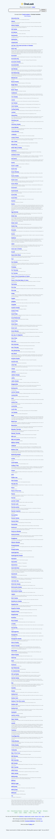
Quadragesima (15, 552)
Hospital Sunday (15, 358)
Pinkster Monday (15, 542)
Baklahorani (14, 77)
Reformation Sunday (16, 587)
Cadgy (33, 7)
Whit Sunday (14, 763)
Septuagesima (15, 631)
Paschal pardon (15, 507)
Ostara (13, 470)
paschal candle (15, 501)
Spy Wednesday (15, 668)
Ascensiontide (15, 65)
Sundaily (13, 688)
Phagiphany (14, 538)
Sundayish (13, 712)
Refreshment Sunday (16, 591)
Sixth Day (13, 657)
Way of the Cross (15, 753)
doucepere (14, 158)
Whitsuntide (14, 789)
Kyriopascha (14, 388)
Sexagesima (14, 634)
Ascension (14, 55)
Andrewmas (14, 39)
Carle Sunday (14, 106)
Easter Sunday (15, 175)
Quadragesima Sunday (17, 555)
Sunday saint (14, 704)
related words (27, 816)
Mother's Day (14, 449)
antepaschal (14, 42)
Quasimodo (14, 574)
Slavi (12, 660)
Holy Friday (14, 338)
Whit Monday (14, 756)
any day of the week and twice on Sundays (22, 45)
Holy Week (14, 353)
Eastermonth (14, 190)
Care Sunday (14, 96)
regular (13, 594)
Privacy (30, 812)
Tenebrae (13, 730)
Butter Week (14, 89)
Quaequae (13, 558)
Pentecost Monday (16, 531)
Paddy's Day (14, 477)
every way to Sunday (16, 248)
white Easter (14, 770)
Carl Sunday (14, 103)
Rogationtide (14, 614)
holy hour (13, 341)
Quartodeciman (15, 568)
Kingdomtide (14, 384)
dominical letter (15, 154)
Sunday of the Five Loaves (18, 701)
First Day (13, 287)
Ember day (14, 216)
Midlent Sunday (15, 442)
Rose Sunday (14, 620)
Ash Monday (14, 69)
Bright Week (14, 84)
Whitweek (13, 792)
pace (12, 474)
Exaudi (13, 252)
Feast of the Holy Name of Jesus (19, 280)
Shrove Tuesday (15, 645)
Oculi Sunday (14, 462)
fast (12, 259)
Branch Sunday (15, 81)
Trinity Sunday (15, 745)
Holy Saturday (14, 344)
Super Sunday (14, 719)
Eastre (13, 204)
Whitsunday (14, 786)
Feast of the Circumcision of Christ (20, 276)
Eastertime (14, 197)
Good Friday (14, 314)
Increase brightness (30, 821)
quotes (32, 816)
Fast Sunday (14, 262)
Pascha (13, 494)
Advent (13, 21)
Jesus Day (14, 364)
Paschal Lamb (14, 504)
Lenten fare (14, 402)
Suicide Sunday (15, 678)
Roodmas (13, 617)
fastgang (13, 267)
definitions (21, 816)
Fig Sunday (14, 284)
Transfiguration (15, 736)
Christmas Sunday (16, 124)
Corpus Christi (15, 137)
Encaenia (13, 230)
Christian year (15, 120)
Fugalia (13, 298)
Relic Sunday (14, 598)
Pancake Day (14, 483)
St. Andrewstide (15, 671)
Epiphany (13, 238)
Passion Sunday (15, 518)
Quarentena (14, 565)
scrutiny (13, 623)
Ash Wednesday (15, 72)
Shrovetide (14, 650)
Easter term (14, 179)
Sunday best (14, 694)
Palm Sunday (14, 480)
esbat (12, 244)
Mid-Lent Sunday (15, 439)
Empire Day (14, 226)
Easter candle (15, 165)
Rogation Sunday (15, 608)
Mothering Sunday (16, 454)
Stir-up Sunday (15, 674)
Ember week (14, 223)
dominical (13, 150)
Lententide (14, 406)
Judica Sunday (15, 381)
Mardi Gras (14, 421)
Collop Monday (15, 131)
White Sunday (14, 773)
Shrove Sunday (15, 642)
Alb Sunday (14, 29)
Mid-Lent (13, 436)
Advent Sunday (15, 25)
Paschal (13, 497)
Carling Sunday (15, 109)
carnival (13, 112)
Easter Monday (15, 172)
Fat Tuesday (14, 273)
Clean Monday (14, 127)
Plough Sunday (15, 549)
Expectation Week (16, 255)
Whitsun (13, 780)
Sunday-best (14, 708)
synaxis (13, 723)
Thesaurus (43, 11)
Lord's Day (14, 409)
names (36, 816)
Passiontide (14, 524)
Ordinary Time (15, 465)
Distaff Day (14, 144)
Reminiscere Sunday (16, 601)
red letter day (15, 581)
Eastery (13, 201)
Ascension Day (15, 58)
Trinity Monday (15, 741)
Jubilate (13, 371)
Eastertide (14, 194)
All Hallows (14, 32)
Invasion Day (14, 361)
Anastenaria (14, 35)
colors (42, 816)
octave (13, 458)
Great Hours (14, 324)
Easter (13, 162)
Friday (13, 293)
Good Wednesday (15, 318)
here (41, 821)
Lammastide (14, 395)
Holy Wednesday (15, 350)
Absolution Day (15, 18)
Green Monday (15, 331)
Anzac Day (14, 48)
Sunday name (14, 698)
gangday (13, 301)
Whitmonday (14, 776)
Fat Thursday (14, 270)
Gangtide (13, 304)
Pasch (12, 487)
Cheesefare (14, 115)
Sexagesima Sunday (16, 638)
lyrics (40, 816)
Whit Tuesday (14, 767)
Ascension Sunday (16, 61)
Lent (12, 398)
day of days (14, 141)
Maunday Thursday (16, 429)
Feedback (25, 812)
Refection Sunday (15, 584)
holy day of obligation (17, 335)
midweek (13, 445)
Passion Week (14, 521)
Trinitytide (14, 750)
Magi (12, 415)
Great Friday (14, 321)
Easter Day (14, 168)
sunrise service (15, 715)
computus (13, 134)
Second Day (14, 627)
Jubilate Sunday (15, 375)
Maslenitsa (14, 425)
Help (39, 812)
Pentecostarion (15, 534)
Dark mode (35, 812)
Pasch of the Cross (16, 490)
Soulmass (13, 664)
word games (39, 818)
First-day (13, 290)
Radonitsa (14, 577)
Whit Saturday (15, 760)
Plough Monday (15, 545)
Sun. (12, 683)
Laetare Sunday (15, 392)
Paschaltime (14, 515)
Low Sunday (14, 412)
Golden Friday (14, 310)
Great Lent (14, 328)
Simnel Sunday (15, 654)
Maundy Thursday (15, 433)
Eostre (13, 234)
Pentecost (14, 527)
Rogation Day (14, 604)
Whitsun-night (15, 783)
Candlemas (14, 93)
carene (13, 100)
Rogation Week (15, 611)
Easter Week (14, 183)
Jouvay (13, 368)
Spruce (20, 812)
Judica (13, 378)
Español (16, 812)
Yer (12, 796)
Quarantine (14, 561)
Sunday (13, 691)
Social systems (26, 14)
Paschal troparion (15, 511)
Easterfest (14, 187)
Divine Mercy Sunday (16, 147)
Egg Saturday (14, 212)
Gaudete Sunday (15, 307)
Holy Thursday (15, 347)
